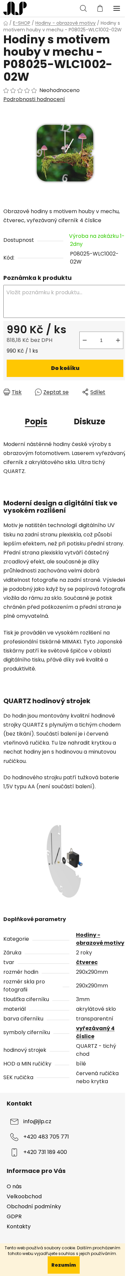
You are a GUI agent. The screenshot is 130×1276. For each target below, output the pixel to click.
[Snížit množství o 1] (85, 340)
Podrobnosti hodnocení (34, 99)
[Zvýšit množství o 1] (118, 340)
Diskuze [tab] (89, 421)
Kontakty (19, 1226)
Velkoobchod (24, 1196)
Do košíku (65, 368)
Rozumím (63, 1265)
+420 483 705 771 (46, 1137)
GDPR (14, 1216)
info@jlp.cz (37, 1121)
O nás (14, 1186)
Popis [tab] (36, 421)
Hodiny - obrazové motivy (100, 939)
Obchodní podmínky (34, 1206)
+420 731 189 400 (45, 1152)
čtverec (87, 962)
